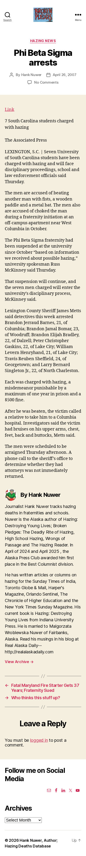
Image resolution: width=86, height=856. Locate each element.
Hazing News (43, 41)
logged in (39, 740)
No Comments (46, 82)
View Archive (19, 661)
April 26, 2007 (64, 74)
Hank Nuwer (31, 74)
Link (9, 109)
